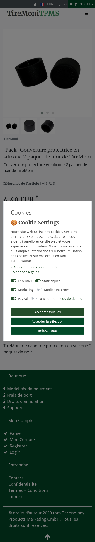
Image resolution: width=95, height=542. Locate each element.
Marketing (26, 289)
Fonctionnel (47, 298)
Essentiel (25, 281)
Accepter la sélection (48, 321)
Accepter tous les (47, 312)
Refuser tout (47, 330)
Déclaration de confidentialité (35, 267)
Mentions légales (26, 272)
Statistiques (51, 281)
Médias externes (57, 289)
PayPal (23, 298)
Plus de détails (70, 298)
